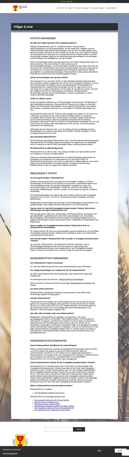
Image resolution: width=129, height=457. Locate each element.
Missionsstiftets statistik (81, 283)
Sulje (99, 450)
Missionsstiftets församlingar (71, 279)
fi (62, 1)
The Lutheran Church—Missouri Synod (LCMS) (52, 410)
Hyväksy (120, 450)
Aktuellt (69, 8)
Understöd (110, 8)
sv (64, 1)
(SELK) (54, 406)
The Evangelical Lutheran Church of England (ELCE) (54, 408)
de (68, 1)
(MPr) (47, 404)
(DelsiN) (51, 400)
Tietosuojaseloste (10, 453)
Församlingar (97, 8)
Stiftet (60, 8)
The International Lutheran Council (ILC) (49, 393)
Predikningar (82, 8)
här (79, 266)
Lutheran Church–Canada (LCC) (46, 402)
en (71, 1)
